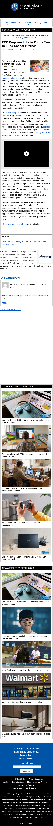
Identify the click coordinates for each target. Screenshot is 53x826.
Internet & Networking (11, 241)
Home (12, 779)
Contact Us (39, 779)
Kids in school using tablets (14, 224)
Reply (4, 303)
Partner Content (29, 241)
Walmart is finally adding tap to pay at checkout (22, 702)
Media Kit (6, 782)
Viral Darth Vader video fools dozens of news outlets (25, 670)
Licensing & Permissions (41, 782)
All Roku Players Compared (27, 22)
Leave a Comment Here (10, 310)
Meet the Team (27, 779)
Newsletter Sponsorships (21, 782)
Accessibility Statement (26, 785)
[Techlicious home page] (26, 7)
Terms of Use (17, 788)
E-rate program (12, 113)
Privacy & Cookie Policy (32, 788)
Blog (13, 244)
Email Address (26, 763)
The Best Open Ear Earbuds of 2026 (33, 24)
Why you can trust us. (28, 38)
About (18, 779)
